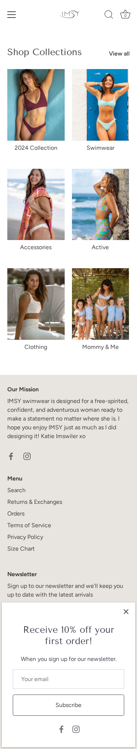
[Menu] (12, 15)
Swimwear (100, 147)
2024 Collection (36, 147)
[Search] (109, 16)
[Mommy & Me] (100, 304)
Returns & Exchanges (34, 501)
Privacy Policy (25, 536)
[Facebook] (61, 728)
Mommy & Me (100, 346)
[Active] (100, 204)
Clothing (35, 346)
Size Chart (21, 548)
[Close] (126, 612)
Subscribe (68, 705)
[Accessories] (36, 204)
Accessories (36, 247)
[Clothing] (36, 304)
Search (16, 490)
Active (100, 247)
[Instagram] (76, 728)
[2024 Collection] (36, 105)
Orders (15, 513)
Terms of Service (29, 525)
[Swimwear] (100, 105)
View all (119, 53)
